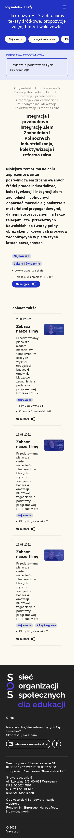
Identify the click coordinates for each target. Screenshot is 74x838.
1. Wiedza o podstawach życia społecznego (31, 67)
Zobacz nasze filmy (27, 329)
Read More (30, 393)
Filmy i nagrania (46, 625)
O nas (10, 718)
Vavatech (13, 831)
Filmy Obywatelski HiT (33, 406)
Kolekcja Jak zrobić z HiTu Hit (33, 277)
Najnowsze (15, 39)
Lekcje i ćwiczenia (44, 39)
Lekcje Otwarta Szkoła (29, 270)
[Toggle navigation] (64, 7)
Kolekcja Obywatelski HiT (35, 411)
